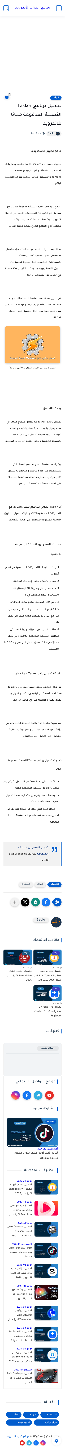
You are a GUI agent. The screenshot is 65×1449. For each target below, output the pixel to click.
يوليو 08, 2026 (24, 1328)
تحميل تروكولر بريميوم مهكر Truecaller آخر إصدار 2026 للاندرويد (20, 1316)
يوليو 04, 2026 (24, 1307)
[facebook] (27, 1095)
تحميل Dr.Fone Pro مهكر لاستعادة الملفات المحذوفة (48, 1011)
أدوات (56, 97)
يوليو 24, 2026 (24, 1181)
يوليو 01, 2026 (24, 1286)
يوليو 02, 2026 (24, 1265)
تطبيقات (25, 884)
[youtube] (49, 1095)
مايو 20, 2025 (25, 1223)
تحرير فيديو (24, 1422)
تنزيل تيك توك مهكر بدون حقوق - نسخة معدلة (35, 1156)
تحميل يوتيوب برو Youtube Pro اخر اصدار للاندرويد (21, 1294)
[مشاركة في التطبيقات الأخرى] (14, 902)
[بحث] (6, 8)
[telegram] (38, 1095)
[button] (46, 902)
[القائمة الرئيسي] (59, 8)
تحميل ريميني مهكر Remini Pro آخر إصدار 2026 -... (20, 976)
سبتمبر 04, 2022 (23, 1370)
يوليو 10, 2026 (24, 1202)
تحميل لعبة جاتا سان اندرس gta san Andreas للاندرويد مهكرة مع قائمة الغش (19, 1232)
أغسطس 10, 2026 (47, 1149)
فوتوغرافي (51, 1422)
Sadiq (51, 133)
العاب (16, 1414)
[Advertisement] (32, 55)
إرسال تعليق (48, 1048)
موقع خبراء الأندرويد (32, 8)
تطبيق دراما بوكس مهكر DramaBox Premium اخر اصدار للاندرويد (21, 1211)
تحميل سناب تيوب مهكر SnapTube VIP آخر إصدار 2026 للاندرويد (48, 976)
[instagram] (15, 1095)
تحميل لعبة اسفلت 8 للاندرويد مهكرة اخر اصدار (19, 1378)
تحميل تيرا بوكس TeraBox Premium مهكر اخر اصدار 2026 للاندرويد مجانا (20, 1357)
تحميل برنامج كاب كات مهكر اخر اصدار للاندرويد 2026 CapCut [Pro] (21, 1273)
